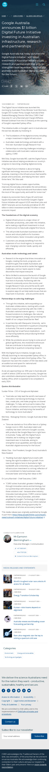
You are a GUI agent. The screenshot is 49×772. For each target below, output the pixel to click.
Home (4, 16)
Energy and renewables (25, 653)
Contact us (10, 721)
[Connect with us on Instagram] (8, 690)
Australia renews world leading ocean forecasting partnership (29, 622)
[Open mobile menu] (37, 4)
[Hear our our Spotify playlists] (19, 690)
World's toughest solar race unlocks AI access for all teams (30, 582)
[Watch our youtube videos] (29, 690)
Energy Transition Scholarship (26, 595)
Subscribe (39, 736)
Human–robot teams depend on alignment (27, 608)
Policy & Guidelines (9, 704)
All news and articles (34, 16)
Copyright (6, 701)
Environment (9, 653)
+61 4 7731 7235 (21, 552)
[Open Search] (44, 4)
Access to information (11, 697)
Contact (6, 81)
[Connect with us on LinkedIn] (13, 690)
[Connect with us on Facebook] (3, 690)
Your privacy (26, 704)
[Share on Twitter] (16, 86)
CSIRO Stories (18, 16)
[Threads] (24, 690)
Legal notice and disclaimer (25, 701)
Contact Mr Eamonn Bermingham (27, 556)
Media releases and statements (19, 568)
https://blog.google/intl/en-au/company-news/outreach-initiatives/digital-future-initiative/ (24, 516)
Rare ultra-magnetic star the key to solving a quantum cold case (28, 636)
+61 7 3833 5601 (21, 548)
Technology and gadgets (13, 657)
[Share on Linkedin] (21, 86)
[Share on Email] (26, 86)
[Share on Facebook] (11, 86)
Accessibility (28, 697)
